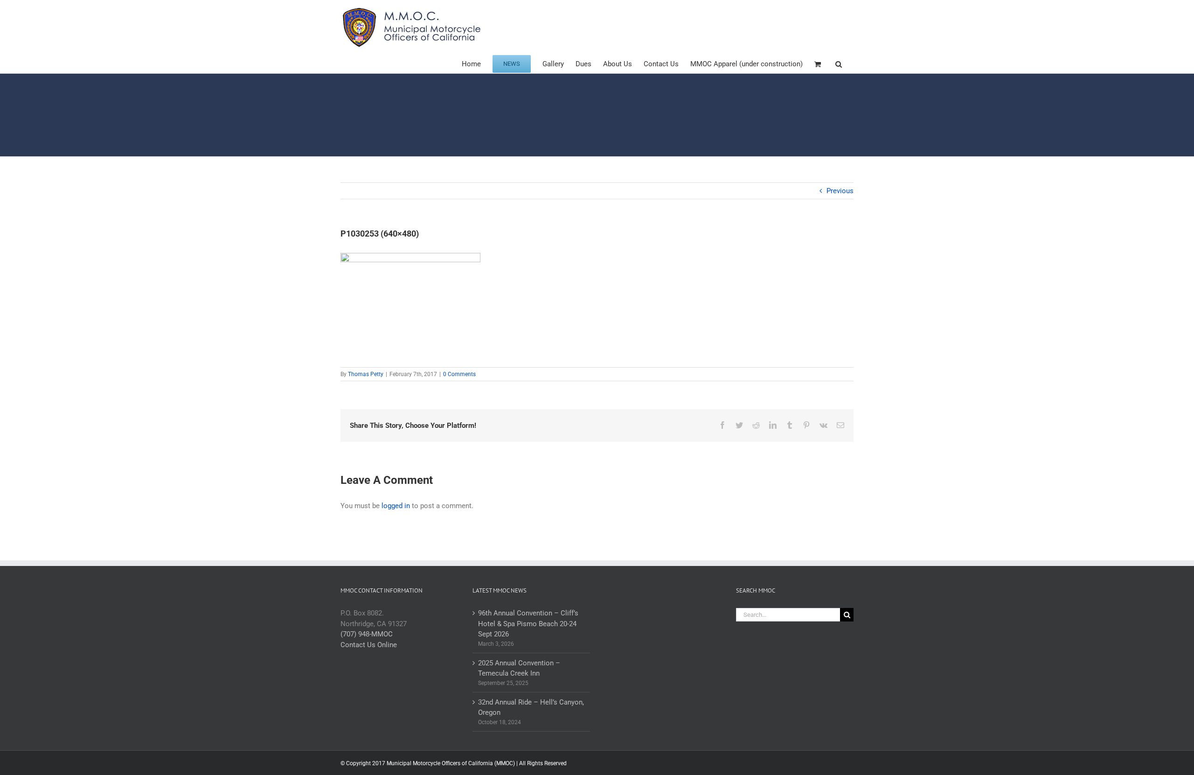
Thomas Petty (365, 374)
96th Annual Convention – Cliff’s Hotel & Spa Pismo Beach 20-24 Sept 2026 (528, 623)
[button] (838, 63)
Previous (840, 191)
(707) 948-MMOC (366, 634)
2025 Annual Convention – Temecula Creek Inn (519, 668)
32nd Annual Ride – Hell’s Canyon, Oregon (531, 707)
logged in (396, 506)
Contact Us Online (368, 645)
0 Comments (459, 374)
